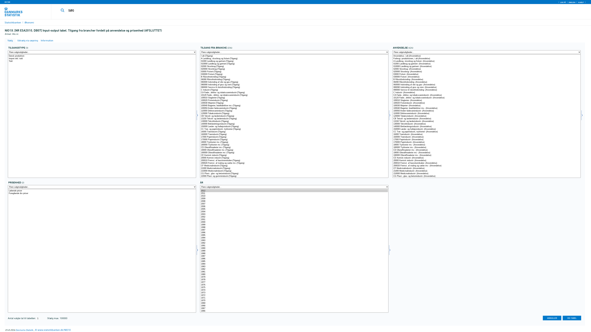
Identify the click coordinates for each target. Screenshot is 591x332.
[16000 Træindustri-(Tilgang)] (294, 131)
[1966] (294, 311)
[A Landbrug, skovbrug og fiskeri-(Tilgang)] (294, 58)
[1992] (294, 243)
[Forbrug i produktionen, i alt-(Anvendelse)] (486, 58)
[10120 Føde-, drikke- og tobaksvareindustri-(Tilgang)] (294, 95)
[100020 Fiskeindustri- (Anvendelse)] (486, 103)
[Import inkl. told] (101, 58)
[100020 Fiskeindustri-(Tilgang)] (294, 100)
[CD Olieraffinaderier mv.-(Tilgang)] (294, 147)
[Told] (101, 61)
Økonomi (29, 22)
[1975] (294, 287)
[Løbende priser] (101, 191)
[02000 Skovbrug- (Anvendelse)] (486, 69)
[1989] (294, 251)
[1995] (294, 235)
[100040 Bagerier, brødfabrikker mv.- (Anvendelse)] (486, 108)
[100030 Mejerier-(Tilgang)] (294, 103)
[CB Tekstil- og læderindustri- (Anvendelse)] (486, 118)
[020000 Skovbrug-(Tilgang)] (294, 69)
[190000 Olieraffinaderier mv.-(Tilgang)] (294, 152)
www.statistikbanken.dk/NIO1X (54, 329)
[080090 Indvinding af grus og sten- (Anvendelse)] (486, 87)
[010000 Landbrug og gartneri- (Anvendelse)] (486, 66)
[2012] (294, 191)
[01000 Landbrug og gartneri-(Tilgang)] (294, 61)
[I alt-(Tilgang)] (294, 56)
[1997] (294, 230)
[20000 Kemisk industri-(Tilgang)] (294, 158)
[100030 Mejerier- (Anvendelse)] (486, 105)
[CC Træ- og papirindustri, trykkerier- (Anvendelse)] (486, 131)
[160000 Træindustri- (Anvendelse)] (486, 137)
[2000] (294, 222)
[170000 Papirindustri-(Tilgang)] (294, 139)
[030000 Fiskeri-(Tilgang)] (294, 74)
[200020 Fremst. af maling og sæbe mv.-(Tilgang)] (294, 163)
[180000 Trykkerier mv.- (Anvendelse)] (486, 147)
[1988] (294, 253)
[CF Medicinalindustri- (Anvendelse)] (486, 168)
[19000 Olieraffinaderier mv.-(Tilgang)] (294, 150)
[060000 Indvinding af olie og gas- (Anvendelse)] (486, 84)
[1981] (294, 272)
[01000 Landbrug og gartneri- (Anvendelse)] (486, 64)
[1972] (294, 295)
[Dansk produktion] (101, 56)
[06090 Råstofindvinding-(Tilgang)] (294, 79)
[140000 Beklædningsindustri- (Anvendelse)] (486, 126)
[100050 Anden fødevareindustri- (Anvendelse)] (486, 111)
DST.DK (7, 2)
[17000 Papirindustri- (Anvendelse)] (486, 139)
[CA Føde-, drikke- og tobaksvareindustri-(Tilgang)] (294, 92)
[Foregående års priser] (101, 193)
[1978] (294, 279)
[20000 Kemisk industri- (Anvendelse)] (486, 160)
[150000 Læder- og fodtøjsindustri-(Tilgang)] (294, 126)
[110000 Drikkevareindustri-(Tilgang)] (294, 111)
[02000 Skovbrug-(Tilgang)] (294, 66)
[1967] (294, 308)
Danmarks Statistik (24, 330)
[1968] (294, 305)
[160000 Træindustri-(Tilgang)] (294, 134)
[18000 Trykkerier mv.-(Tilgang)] (294, 142)
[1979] (294, 277)
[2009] (294, 198)
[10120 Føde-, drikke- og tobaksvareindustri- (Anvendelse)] (486, 98)
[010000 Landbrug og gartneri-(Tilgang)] (294, 64)
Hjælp (581, 2)
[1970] (294, 300)
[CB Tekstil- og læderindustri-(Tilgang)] (294, 116)
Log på (563, 2)
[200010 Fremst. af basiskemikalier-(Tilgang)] (294, 160)
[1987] (294, 256)
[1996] (294, 232)
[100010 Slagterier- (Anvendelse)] (486, 100)
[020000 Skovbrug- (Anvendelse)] (486, 71)
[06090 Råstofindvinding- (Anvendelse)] (486, 82)
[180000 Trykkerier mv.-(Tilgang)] (294, 145)
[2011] (294, 193)
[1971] (294, 298)
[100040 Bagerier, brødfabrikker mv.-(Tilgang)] (294, 105)
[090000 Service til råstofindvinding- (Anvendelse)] (486, 90)
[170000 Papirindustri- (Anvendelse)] (486, 142)
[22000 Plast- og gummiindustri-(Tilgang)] (294, 176)
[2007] (294, 204)
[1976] (294, 285)
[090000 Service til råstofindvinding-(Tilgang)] (294, 87)
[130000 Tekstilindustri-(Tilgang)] (294, 121)
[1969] (294, 303)
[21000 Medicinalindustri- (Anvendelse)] (486, 171)
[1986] (294, 258)
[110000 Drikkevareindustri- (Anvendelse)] (486, 113)
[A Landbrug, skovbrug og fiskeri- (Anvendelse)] (486, 61)
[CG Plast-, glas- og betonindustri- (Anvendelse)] (486, 176)
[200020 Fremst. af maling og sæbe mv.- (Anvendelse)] (486, 165)
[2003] (294, 214)
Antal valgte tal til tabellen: (22, 318)
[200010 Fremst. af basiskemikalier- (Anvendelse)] (486, 163)
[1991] (294, 245)
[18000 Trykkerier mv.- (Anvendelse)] (486, 145)
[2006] (294, 206)
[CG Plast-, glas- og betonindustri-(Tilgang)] (294, 173)
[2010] (294, 196)
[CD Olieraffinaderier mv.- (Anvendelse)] (486, 150)
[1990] (294, 248)
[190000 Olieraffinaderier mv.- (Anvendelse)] (486, 155)
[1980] (294, 274)
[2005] (294, 209)
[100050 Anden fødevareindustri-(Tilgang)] (294, 108)
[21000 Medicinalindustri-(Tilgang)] (294, 168)
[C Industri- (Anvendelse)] (486, 92)
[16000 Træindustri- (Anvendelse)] (486, 134)
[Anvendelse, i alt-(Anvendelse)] (486, 56)
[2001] (294, 219)
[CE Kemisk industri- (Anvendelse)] (486, 158)
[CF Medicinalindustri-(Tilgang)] (294, 165)
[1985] (294, 261)
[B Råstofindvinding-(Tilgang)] (294, 77)
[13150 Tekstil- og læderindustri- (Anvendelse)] (486, 121)
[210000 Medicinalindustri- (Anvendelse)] (486, 173)
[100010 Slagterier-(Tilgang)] (294, 98)
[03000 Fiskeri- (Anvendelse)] (486, 74)
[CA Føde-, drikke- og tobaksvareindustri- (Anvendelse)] (486, 95)
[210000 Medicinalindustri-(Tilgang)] (294, 171)
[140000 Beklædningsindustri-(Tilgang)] (294, 124)
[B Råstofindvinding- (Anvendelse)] (486, 79)
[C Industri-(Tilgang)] (294, 90)
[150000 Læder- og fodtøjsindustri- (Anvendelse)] (486, 129)
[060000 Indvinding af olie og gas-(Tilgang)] (294, 82)
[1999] (294, 224)
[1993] (294, 240)
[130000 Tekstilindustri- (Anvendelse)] (486, 124)
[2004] (294, 211)
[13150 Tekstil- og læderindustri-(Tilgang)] (294, 118)
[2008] (294, 201)
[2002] (294, 217)
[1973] (294, 292)
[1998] (294, 227)
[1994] (294, 238)
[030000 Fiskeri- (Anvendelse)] (486, 77)
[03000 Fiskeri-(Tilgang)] (294, 71)
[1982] (294, 269)
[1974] (294, 290)
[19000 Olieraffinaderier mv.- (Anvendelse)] (486, 152)
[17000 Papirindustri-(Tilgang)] (294, 137)
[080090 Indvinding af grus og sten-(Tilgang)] (294, 84)
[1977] (294, 282)
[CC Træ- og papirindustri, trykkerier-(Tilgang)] (294, 129)
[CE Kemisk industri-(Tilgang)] (294, 155)
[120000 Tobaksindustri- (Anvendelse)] (486, 116)
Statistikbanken (13, 22)
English (572, 2)
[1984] (294, 264)
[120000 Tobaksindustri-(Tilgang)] (294, 113)
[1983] (294, 266)
